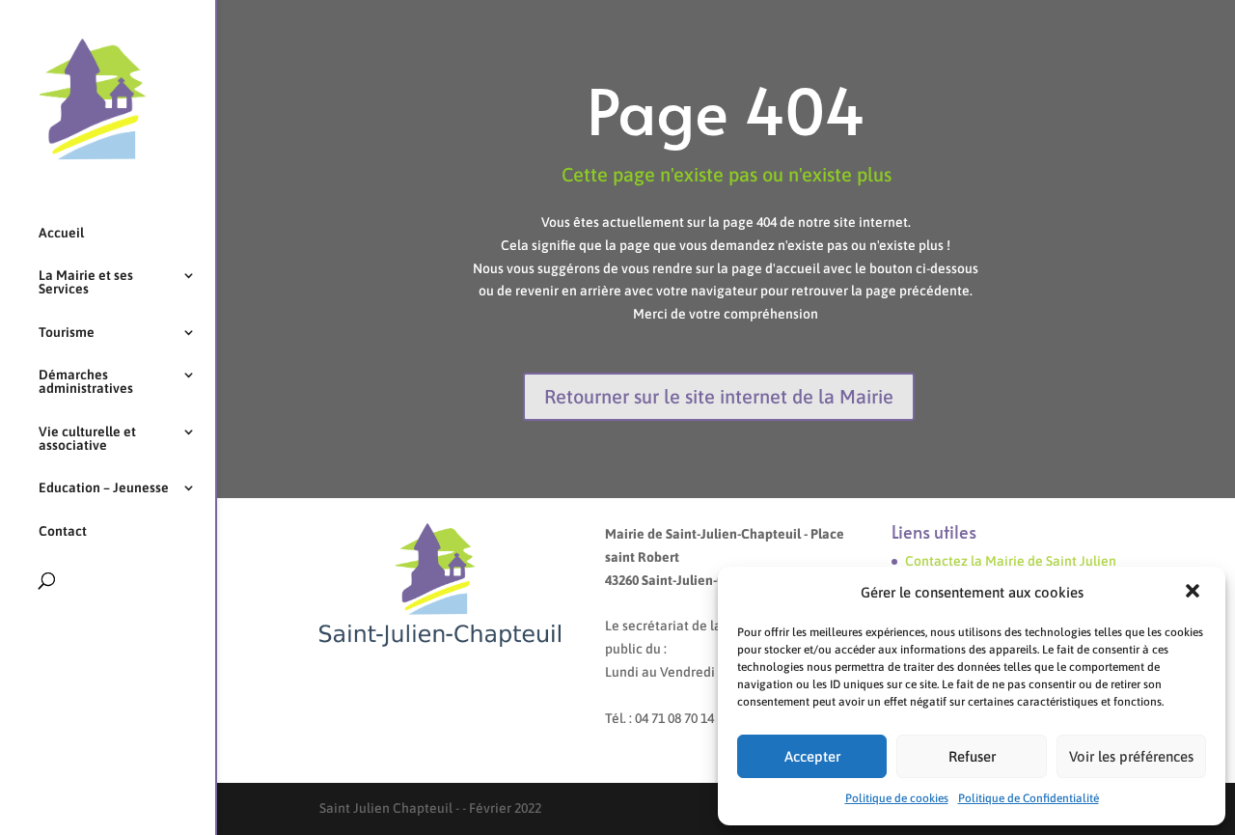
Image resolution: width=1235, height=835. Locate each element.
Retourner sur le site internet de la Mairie (718, 396)
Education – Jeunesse (104, 488)
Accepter (812, 756)
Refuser (972, 756)
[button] (1194, 592)
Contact (63, 531)
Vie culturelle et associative (87, 439)
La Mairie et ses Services (86, 282)
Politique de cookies (896, 798)
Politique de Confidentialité (1028, 798)
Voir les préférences (1131, 756)
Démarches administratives (86, 382)
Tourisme (67, 332)
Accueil (61, 233)
